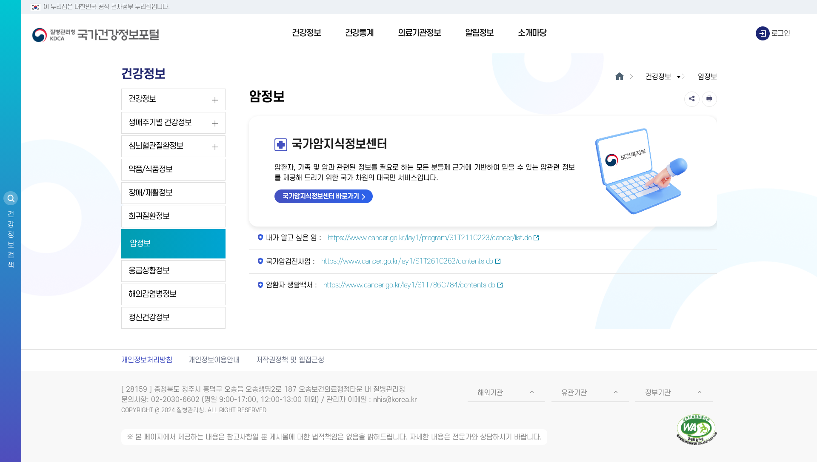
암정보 (140, 243)
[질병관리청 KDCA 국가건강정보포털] (96, 33)
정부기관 (658, 393)
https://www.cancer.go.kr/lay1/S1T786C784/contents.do (408, 285)
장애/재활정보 (150, 193)
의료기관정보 (419, 33)
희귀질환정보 (149, 216)
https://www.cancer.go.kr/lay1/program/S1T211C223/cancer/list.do (428, 238)
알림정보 (479, 33)
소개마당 (532, 33)
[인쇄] (709, 99)
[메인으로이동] (619, 77)
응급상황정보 (149, 271)
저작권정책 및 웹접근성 (290, 360)
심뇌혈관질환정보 (156, 146)
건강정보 (306, 33)
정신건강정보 (149, 317)
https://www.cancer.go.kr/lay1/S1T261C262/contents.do (406, 261)
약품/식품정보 (150, 169)
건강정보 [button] (658, 77)
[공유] (692, 99)
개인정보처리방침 (146, 360)
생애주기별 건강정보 (160, 122)
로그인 (780, 33)
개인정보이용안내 (214, 360)
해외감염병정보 (152, 294)
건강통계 (359, 33)
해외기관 (490, 393)
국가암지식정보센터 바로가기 (321, 196)
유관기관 (574, 393)
